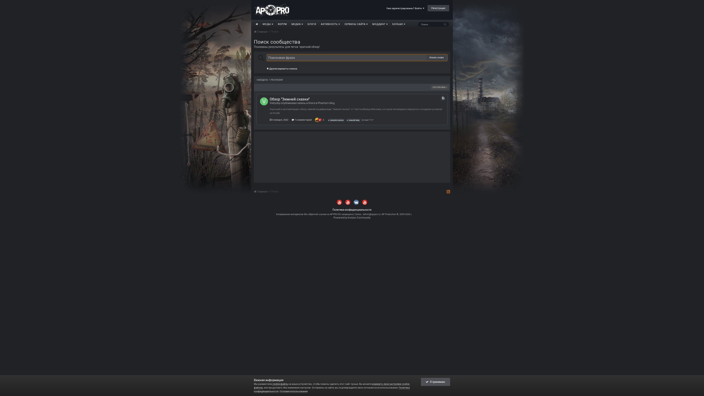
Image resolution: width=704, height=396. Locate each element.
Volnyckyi (275, 103)
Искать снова (437, 57)
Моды (267, 24)
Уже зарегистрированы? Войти (404, 8)
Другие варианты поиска (283, 68)
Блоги (312, 24)
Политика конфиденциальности (352, 209)
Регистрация (438, 8)
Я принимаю (436, 382)
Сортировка (439, 87)
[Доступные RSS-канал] (448, 192)
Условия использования (294, 391)
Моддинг (379, 24)
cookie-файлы (280, 384)
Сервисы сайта (355, 24)
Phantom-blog (326, 103)
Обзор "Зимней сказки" (290, 99)
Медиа (297, 24)
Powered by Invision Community (352, 217)
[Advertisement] (352, 157)
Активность (329, 24)
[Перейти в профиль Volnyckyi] (264, 101)
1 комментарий (303, 119)
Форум (282, 24)
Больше (397, 24)
